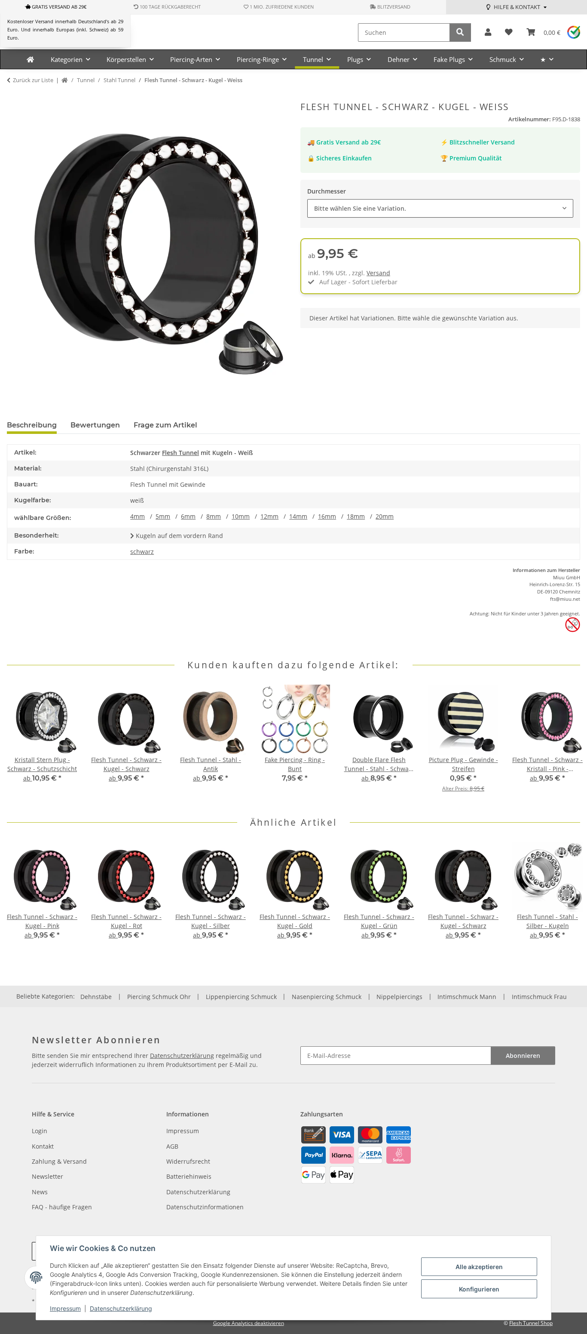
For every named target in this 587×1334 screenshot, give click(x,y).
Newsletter (47, 1176)
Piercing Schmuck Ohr (159, 997)
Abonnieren (523, 1055)
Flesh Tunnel (180, 453)
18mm (356, 516)
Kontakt (43, 1146)
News (40, 1192)
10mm (241, 516)
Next (566, 744)
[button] (488, 32)
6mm (188, 516)
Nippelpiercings (399, 997)
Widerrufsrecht (188, 1161)
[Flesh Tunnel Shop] (30, 59)
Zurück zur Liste (33, 80)
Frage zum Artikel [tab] (165, 425)
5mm (163, 516)
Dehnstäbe (96, 997)
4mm (137, 516)
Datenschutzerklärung (121, 1308)
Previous (21, 744)
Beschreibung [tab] (32, 425)
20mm (385, 516)
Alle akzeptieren (479, 1266)
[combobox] (440, 208)
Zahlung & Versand (59, 1161)
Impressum (65, 1308)
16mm (327, 516)
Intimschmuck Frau (539, 997)
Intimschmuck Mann (466, 997)
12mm (269, 516)
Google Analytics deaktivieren (248, 1323)
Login (39, 1131)
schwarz (142, 551)
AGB (172, 1146)
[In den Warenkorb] (14, 96)
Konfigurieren (479, 1289)
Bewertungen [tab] (95, 425)
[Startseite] (64, 80)
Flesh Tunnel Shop (531, 1323)
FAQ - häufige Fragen (62, 1207)
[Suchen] (460, 32)
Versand (378, 273)
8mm (213, 516)
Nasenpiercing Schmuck (326, 997)
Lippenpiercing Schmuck (241, 997)
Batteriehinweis (188, 1176)
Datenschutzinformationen (205, 1207)
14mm (298, 516)
